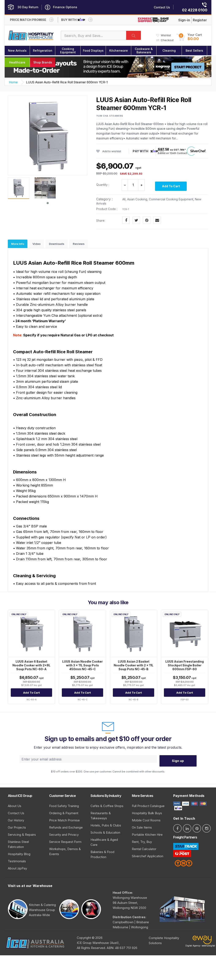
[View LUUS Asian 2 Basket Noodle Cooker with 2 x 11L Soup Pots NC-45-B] (133, 633)
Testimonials (17, 861)
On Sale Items (142, 827)
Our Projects (17, 827)
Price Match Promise (64, 820)
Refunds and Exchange (66, 827)
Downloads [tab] (56, 243)
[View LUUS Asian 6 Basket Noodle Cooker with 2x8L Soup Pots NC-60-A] (31, 633)
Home (13, 82)
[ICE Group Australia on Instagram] (206, 828)
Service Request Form (65, 842)
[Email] (157, 220)
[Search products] (133, 35)
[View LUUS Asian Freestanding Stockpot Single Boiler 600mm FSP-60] (184, 633)
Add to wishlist (111, 151)
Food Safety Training (64, 806)
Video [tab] (36, 243)
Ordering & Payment (63, 813)
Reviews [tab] (79, 243)
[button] (189, 37)
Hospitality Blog (19, 854)
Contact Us (16, 813)
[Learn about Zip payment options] (177, 808)
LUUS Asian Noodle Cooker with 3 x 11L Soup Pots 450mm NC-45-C (82, 665)
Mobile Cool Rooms (146, 820)
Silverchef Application (147, 856)
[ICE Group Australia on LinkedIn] (187, 828)
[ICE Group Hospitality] (31, 35)
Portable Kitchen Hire (147, 835)
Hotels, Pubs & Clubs (105, 825)
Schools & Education (105, 832)
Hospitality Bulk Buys (147, 813)
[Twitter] (136, 220)
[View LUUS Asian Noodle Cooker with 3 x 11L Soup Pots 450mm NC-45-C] (82, 633)
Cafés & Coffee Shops (106, 806)
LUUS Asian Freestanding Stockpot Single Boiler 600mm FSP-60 (184, 665)
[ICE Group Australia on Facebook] (177, 828)
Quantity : (102, 184)
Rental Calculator (144, 849)
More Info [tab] (17, 243)
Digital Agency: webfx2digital (200, 945)
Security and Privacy (64, 835)
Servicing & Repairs (22, 835)
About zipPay (17, 868)
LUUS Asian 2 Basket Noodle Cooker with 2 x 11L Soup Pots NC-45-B (133, 665)
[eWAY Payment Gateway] (202, 941)
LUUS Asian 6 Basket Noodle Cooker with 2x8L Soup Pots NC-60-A (31, 665)
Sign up (178, 761)
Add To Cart (171, 186)
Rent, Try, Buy (142, 842)
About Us (14, 806)
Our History (16, 820)
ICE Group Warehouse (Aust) (98, 943)
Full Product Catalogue (148, 806)
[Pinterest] (146, 220)
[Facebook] (126, 220)
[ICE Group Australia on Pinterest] (197, 828)
